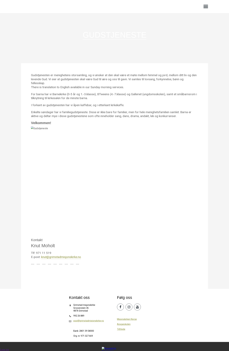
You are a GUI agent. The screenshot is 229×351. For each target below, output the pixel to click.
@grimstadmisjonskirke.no (64, 257)
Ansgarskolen (124, 324)
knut (44, 257)
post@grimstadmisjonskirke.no (88, 320)
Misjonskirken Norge (127, 319)
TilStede (121, 329)
